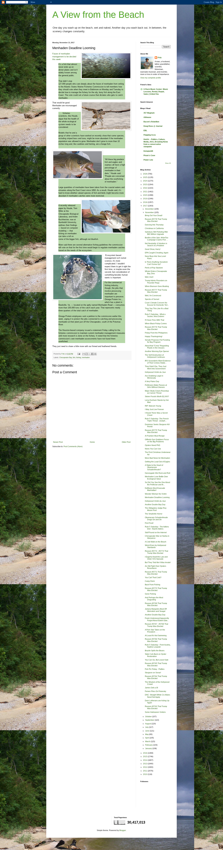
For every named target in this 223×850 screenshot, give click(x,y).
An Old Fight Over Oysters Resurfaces (155, 567)
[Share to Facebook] (92, 353)
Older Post (126, 442)
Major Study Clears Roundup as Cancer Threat (157, 392)
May (147, 734)
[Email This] (83, 353)
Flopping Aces (150, 135)
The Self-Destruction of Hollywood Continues (155, 356)
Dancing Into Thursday (154, 225)
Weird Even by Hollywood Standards (155, 546)
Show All (168, 163)
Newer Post (58, 442)
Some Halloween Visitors (155, 712)
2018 (145, 202)
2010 (145, 774)
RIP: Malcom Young (153, 406)
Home (92, 442)
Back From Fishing (152, 585)
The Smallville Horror (153, 514)
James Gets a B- (151, 688)
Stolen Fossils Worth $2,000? (157, 396)
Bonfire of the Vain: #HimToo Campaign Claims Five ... (156, 239)
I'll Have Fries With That (154, 320)
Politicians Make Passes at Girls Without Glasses (156, 386)
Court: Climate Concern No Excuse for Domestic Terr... (157, 304)
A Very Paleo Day (152, 381)
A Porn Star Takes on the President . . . (155, 631)
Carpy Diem (150, 581)
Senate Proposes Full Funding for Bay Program (157, 341)
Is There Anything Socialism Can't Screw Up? (156, 263)
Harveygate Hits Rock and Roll (157, 473)
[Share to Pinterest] (95, 353)
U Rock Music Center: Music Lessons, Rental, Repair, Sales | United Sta (156, 91)
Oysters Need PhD (152, 445)
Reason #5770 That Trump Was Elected (156, 589)
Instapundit (148, 151)
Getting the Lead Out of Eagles (157, 462)
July (147, 727)
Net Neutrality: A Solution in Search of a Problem (156, 244)
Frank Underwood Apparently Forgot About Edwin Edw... (157, 619)
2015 (145, 756)
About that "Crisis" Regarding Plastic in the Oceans (157, 347)
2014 (145, 760)
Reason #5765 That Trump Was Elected (156, 664)
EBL (145, 130)
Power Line (148, 160)
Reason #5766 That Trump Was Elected (156, 640)
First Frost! (149, 523)
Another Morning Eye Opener (157, 351)
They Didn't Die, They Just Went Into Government (155, 367)
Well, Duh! (149, 277)
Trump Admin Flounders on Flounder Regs (156, 281)
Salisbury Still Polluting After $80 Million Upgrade (156, 233)
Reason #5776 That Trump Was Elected (156, 328)
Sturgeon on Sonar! (153, 673)
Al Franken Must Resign (155, 436)
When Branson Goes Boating (157, 286)
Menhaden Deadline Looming (157, 497)
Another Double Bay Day (155, 504)
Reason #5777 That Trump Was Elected (156, 291)
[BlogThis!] (86, 353)
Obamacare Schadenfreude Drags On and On (156, 518)
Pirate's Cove (149, 155)
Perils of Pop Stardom (154, 268)
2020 (145, 195)
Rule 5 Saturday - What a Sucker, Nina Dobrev (155, 315)
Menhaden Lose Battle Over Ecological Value (156, 478)
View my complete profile (150, 78)
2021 (145, 192)
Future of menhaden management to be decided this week (64, 56)
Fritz (160, 58)
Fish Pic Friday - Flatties (154, 669)
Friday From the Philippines (156, 333)
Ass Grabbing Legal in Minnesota (154, 377)
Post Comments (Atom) (73, 446)
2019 (145, 199)
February (149, 745)
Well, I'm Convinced (153, 296)
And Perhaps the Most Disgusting (154, 599)
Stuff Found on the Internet (156, 532)
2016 (145, 753)
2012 (145, 767)
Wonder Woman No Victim (156, 494)
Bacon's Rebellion (151, 122)
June (147, 731)
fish (74, 357)
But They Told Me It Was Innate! (158, 562)
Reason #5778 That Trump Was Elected (156, 220)
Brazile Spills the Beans (154, 651)
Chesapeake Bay (65, 357)
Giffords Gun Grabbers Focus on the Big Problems (157, 440)
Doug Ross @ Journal (153, 126)
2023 (145, 184)
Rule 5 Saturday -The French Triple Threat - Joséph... (157, 420)
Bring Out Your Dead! (153, 215)
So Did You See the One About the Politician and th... (157, 483)
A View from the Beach (98, 15)
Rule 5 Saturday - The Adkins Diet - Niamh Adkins (157, 528)
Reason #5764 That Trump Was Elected (156, 677)
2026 (145, 174)
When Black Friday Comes (156, 323)
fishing (78, 357)
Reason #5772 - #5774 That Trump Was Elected (156, 552)
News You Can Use (153, 449)
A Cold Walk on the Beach (155, 542)
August (148, 724)
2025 (145, 177)
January (148, 748)
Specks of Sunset (152, 299)
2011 (145, 771)
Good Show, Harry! (152, 249)
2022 (145, 188)
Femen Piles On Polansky (155, 691)
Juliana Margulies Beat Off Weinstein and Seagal (156, 610)
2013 (145, 764)
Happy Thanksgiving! (153, 336)
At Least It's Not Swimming (156, 635)
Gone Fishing (150, 594)
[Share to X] (89, 353)
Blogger (122, 830)
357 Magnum (149, 113)
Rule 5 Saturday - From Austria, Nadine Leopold (158, 646)
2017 (145, 206)
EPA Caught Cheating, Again (156, 253)
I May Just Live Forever (154, 409)
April (147, 738)
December (149, 209)
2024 (145, 181)
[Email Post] (79, 354)
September (150, 720)
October (148, 717)
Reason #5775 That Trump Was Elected (156, 431)
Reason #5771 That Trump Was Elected (156, 573)
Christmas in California (154, 228)
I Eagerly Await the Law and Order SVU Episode (156, 558)
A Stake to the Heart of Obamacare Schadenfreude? (154, 467)
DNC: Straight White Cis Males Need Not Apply (157, 696)
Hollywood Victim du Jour (155, 372)
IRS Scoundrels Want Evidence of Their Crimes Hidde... (158, 362)
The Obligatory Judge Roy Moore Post (155, 509)
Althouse (147, 117)
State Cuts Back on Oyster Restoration (155, 655)
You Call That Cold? (153, 577)
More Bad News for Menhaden (157, 458)
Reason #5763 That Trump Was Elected (156, 707)
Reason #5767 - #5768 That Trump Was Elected (156, 625)
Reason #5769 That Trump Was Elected (156, 604)
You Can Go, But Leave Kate (156, 660)
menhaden (86, 357)
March (148, 741)
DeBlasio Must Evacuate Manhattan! (155, 489)
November (149, 212)
